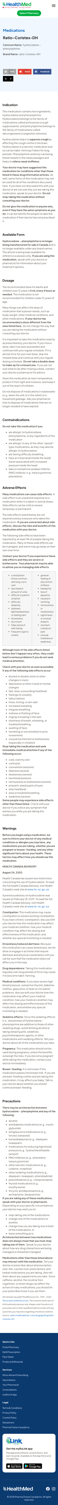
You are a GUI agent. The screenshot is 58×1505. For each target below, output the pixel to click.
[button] (54, 5)
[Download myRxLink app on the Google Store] (33, 1466)
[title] (14, 1466)
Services (7, 1369)
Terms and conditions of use (15, 1300)
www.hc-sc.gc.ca (38, 889)
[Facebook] (48, 1489)
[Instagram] (54, 1489)
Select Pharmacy (29, 13)
